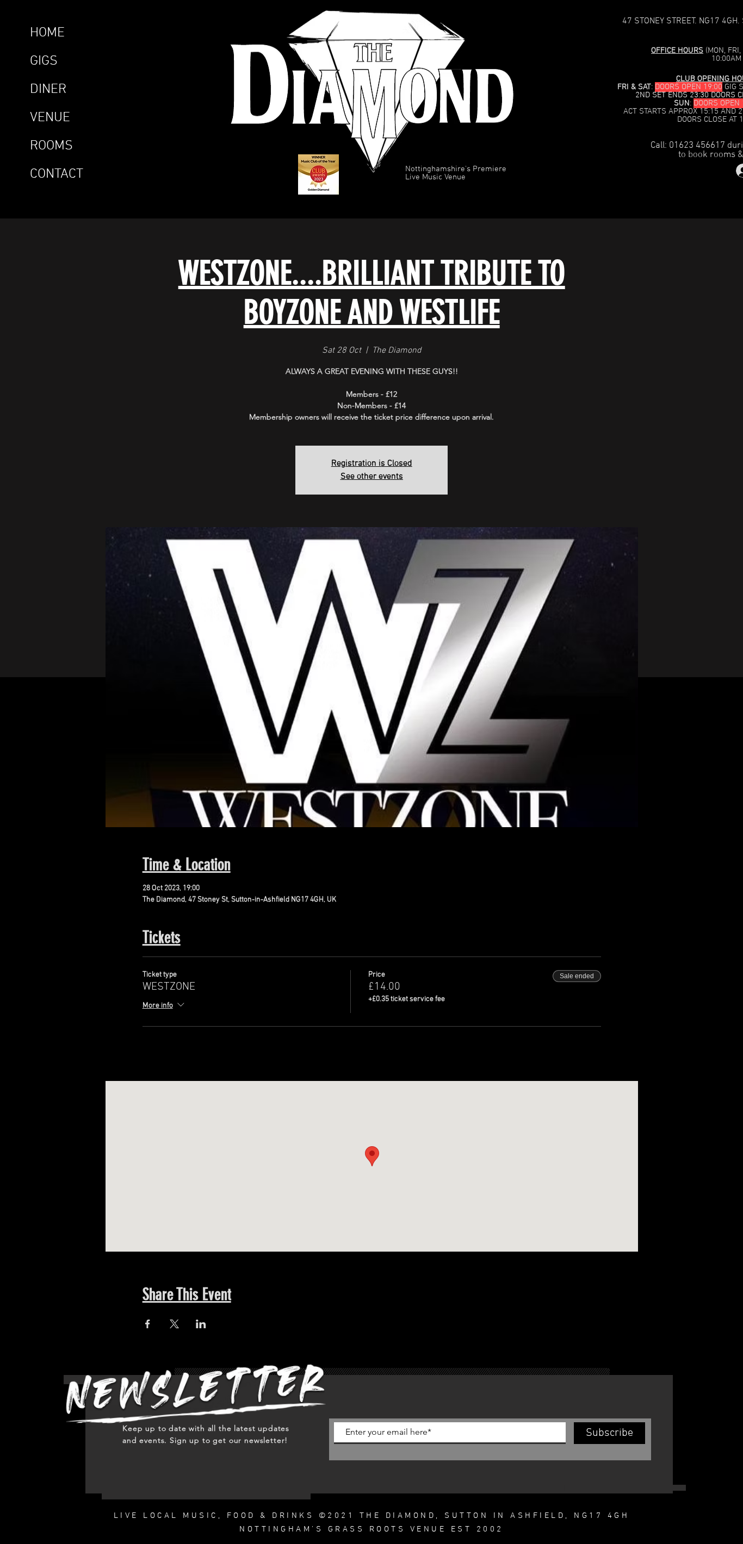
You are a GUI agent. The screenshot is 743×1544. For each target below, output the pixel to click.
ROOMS (51, 146)
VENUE (50, 118)
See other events (371, 476)
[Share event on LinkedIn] (201, 1324)
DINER (48, 90)
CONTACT (56, 174)
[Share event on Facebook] (148, 1324)
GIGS (44, 61)
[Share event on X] (174, 1324)
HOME (47, 33)
